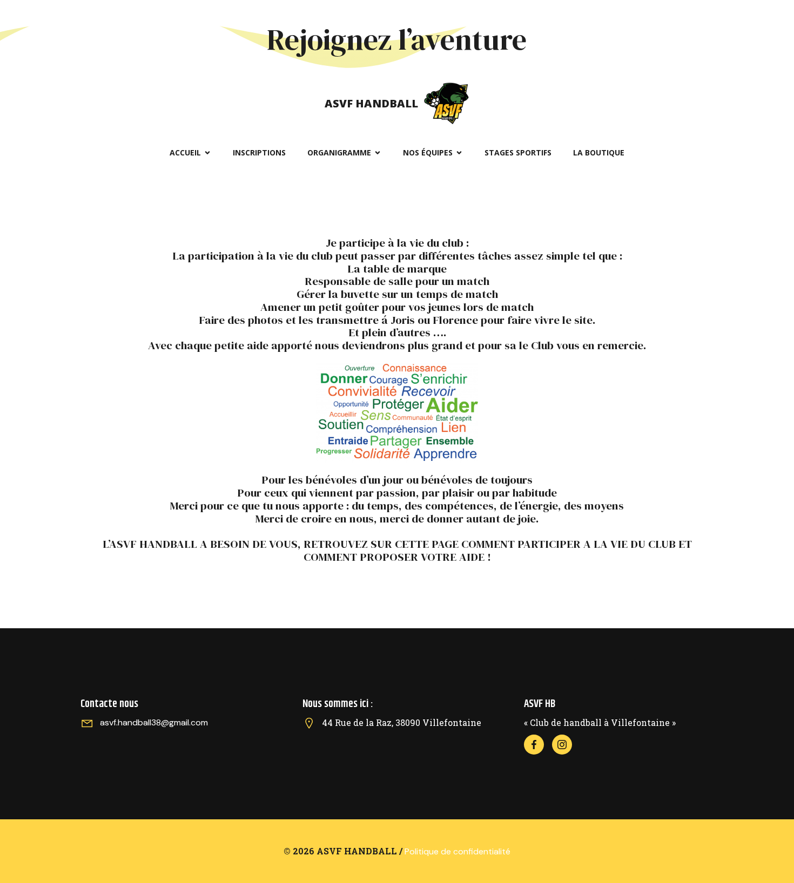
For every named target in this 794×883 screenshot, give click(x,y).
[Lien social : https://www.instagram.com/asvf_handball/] (566, 745)
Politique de (428, 851)
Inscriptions (259, 152)
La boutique (598, 152)
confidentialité (480, 851)
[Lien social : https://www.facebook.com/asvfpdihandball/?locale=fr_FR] (538, 745)
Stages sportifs (518, 152)
